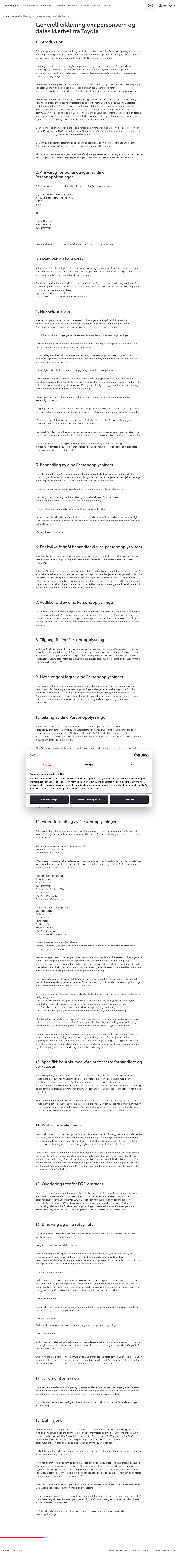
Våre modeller (30, 5)
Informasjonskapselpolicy (164, 1550)
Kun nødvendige (49, 799)
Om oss (96, 5)
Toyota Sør (10, 5)
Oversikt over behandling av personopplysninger (128, 1550)
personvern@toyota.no (49, 293)
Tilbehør (84, 5)
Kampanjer (46, 5)
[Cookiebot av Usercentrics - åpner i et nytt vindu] (136, 755)
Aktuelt (107, 5)
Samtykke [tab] (47, 765)
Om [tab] (130, 764)
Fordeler (72, 5)
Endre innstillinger (87, 799)
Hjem (6, 16)
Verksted (60, 5)
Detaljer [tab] (89, 764)
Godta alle (129, 799)
